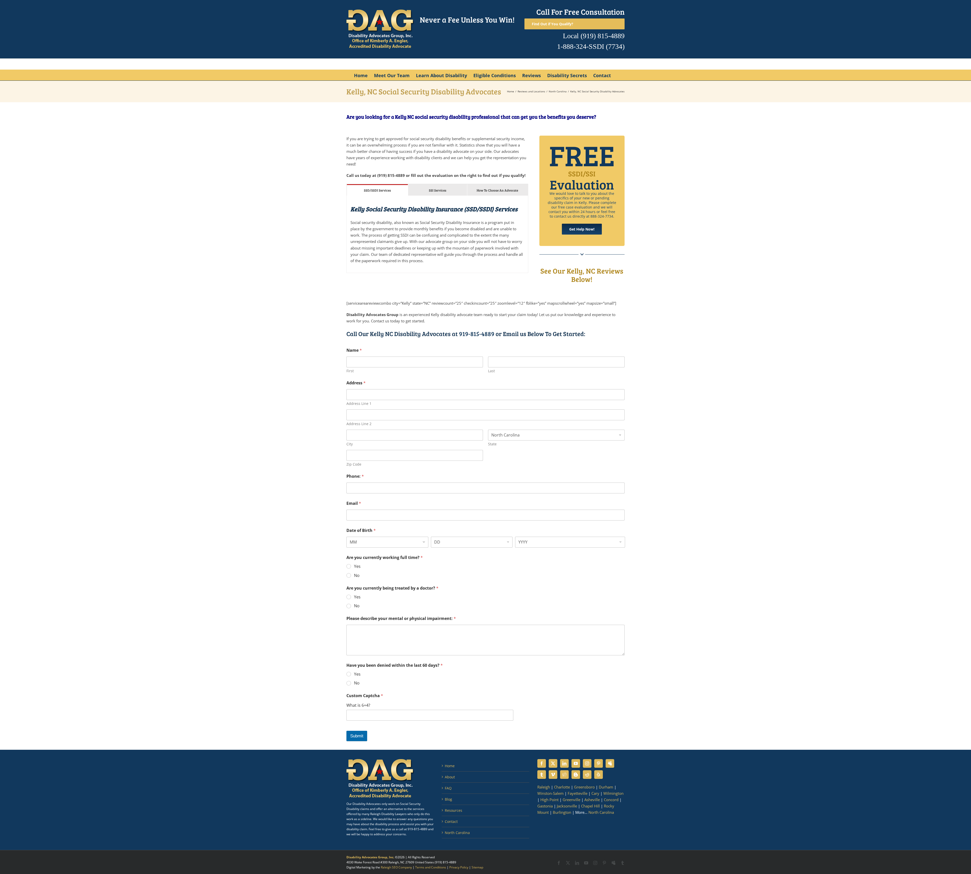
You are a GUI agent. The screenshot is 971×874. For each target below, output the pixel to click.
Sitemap (477, 867)
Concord (611, 799)
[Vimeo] (553, 774)
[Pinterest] (598, 763)
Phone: (355, 476)
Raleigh (543, 786)
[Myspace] (610, 763)
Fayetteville (577, 793)
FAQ (448, 788)
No (357, 575)
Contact (451, 821)
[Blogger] (575, 774)
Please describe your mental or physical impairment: (401, 618)
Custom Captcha (364, 695)
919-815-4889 (476, 333)
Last (491, 371)
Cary (595, 793)
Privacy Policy (458, 867)
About (450, 777)
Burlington (562, 812)
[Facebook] (541, 763)
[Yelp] (598, 774)
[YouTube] (575, 763)
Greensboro (584, 786)
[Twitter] (553, 763)
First (350, 371)
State (492, 444)
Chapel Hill (590, 805)
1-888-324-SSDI (580, 46)
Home (450, 765)
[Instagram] (587, 763)
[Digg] (564, 774)
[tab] (377, 190)
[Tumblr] (541, 774)
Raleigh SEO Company (396, 867)
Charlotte (562, 786)
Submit (356, 736)
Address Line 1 (358, 403)
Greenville (571, 799)
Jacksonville (567, 805)
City (349, 444)
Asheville (592, 799)
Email (353, 503)
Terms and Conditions (430, 867)
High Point (549, 799)
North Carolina (457, 832)
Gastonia (545, 805)
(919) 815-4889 (603, 36)
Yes (357, 566)
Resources (453, 810)
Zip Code (353, 464)
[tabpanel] (437, 234)
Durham (606, 786)
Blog (448, 799)
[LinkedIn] (564, 763)
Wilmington (613, 793)
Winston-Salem (550, 793)
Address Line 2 (358, 424)
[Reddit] (587, 774)
